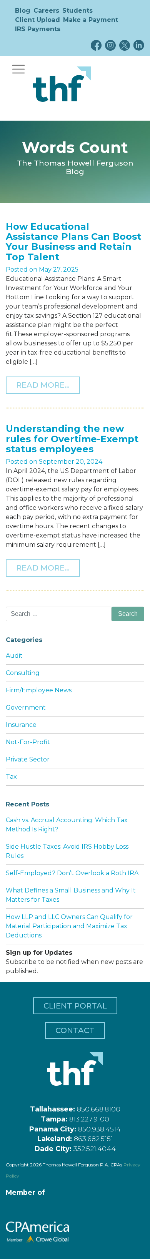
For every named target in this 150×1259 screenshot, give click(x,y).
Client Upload (37, 19)
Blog (22, 10)
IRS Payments (37, 29)
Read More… (48, 385)
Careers (46, 10)
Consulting (23, 673)
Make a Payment (90, 19)
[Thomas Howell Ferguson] (62, 84)
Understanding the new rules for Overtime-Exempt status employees (72, 439)
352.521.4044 (94, 1149)
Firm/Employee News (39, 690)
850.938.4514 (99, 1129)
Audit (14, 655)
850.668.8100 (98, 1109)
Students (77, 10)
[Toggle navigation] (18, 69)
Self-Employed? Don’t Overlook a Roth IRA (72, 873)
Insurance (21, 724)
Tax (11, 776)
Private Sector (28, 759)
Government (26, 707)
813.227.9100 (89, 1119)
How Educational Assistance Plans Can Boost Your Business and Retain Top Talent (73, 241)
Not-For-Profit (28, 742)
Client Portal (75, 1005)
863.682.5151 (93, 1139)
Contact (75, 1030)
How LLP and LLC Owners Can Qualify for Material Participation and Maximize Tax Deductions (69, 926)
